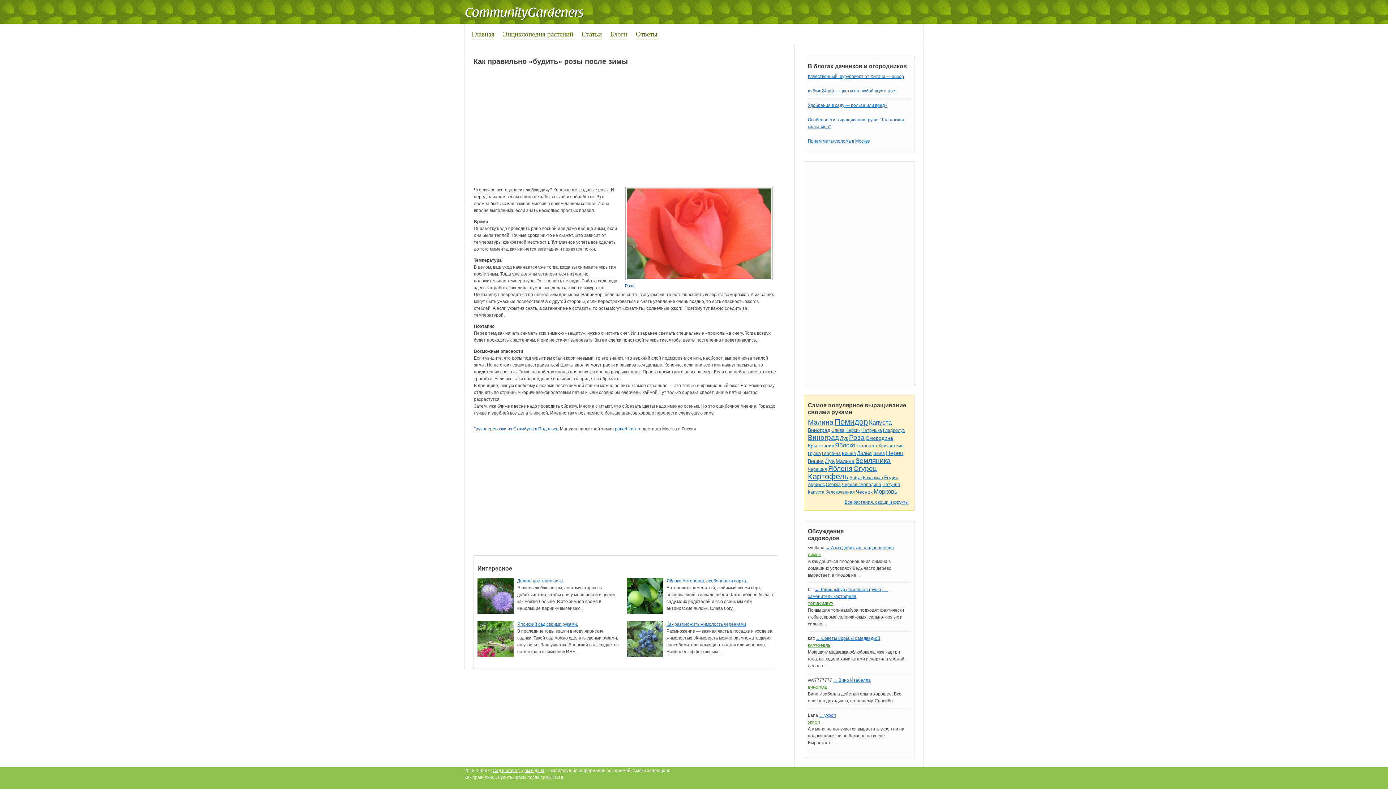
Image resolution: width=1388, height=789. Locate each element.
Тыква (879, 453)
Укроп (814, 722)
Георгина (831, 453)
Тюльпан (866, 445)
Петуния (891, 484)
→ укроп (827, 715)
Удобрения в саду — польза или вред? (847, 105)
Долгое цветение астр (540, 581)
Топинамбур (820, 604)
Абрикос (816, 484)
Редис (891, 477)
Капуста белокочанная (831, 492)
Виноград (819, 430)
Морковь (886, 491)
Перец (895, 453)
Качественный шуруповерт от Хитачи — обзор (856, 76)
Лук (844, 438)
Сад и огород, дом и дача (518, 770)
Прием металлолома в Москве (839, 141)
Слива (837, 430)
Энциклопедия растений (538, 33)
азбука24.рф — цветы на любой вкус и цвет (852, 91)
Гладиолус (894, 430)
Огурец (865, 468)
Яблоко (845, 445)
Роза (630, 286)
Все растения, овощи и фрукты (877, 502)
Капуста (880, 422)
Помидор (851, 421)
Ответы (646, 33)
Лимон (814, 555)
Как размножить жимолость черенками (706, 624)
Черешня (817, 469)
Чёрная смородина (861, 484)
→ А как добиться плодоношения (860, 547)
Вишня (849, 453)
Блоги (618, 33)
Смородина (879, 438)
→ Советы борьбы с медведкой (848, 638)
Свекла (833, 484)
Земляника (873, 460)
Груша (814, 453)
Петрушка (871, 430)
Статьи (592, 33)
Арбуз (855, 477)
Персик (852, 430)
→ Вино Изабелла (852, 680)
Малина (821, 422)
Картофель (828, 476)
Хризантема (891, 445)
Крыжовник (821, 445)
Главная (483, 33)
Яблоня (840, 468)
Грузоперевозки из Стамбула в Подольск (516, 429)
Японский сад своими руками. (547, 624)
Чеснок (864, 492)
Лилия (864, 453)
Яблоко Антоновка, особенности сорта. (707, 581)
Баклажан (873, 477)
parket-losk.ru (628, 429)
